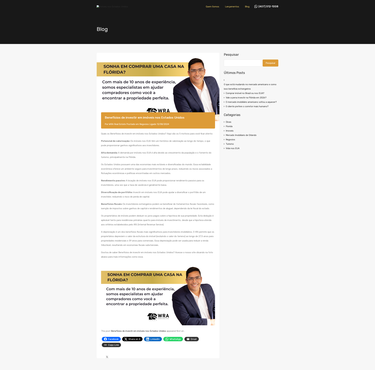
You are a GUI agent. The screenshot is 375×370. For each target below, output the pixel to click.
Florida (229, 126)
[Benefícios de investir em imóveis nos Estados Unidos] (158, 87)
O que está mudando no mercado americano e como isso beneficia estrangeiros (250, 86)
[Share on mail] (112, 356)
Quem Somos (212, 6)
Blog (247, 6)
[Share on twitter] (107, 356)
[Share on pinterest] (117, 356)
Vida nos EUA (233, 148)
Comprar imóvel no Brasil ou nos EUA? (245, 93)
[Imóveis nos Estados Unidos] (112, 6)
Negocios (144, 124)
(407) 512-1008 (268, 6)
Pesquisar (231, 55)
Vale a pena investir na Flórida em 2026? (246, 97)
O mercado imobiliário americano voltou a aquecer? (251, 102)
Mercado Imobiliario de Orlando (241, 135)
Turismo (230, 144)
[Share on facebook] (102, 356)
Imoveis (229, 130)
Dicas (228, 122)
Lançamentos (232, 6)
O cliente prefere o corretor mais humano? (247, 106)
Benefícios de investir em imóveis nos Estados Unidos (138, 331)
